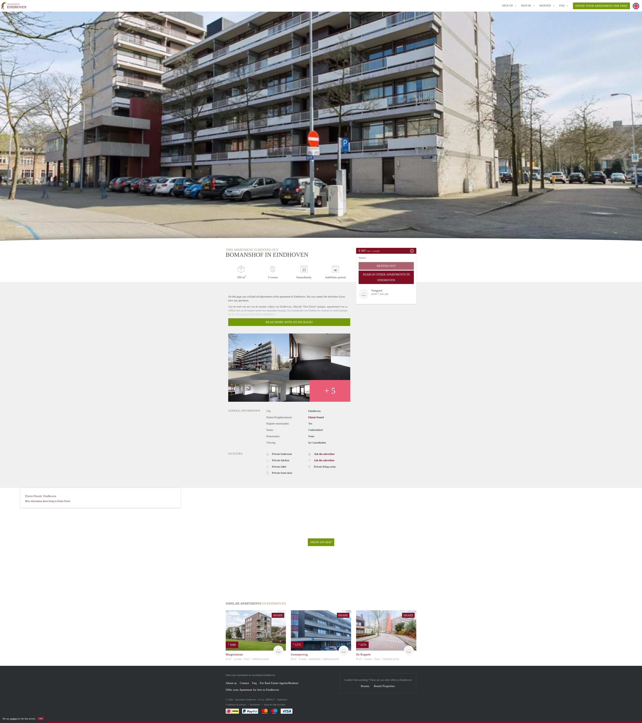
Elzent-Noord (316, 417)
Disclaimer (255, 704)
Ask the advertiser (324, 454)
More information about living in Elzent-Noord (47, 501)
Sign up (507, 5)
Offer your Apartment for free (601, 6)
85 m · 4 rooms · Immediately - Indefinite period (315, 659)
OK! (40, 718)
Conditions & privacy (236, 704)
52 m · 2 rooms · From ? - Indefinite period (247, 659)
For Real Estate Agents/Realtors (279, 683)
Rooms (365, 686)
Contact (244, 683)
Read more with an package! (289, 322)
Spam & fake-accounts (274, 704)
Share (278, 615)
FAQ (562, 5)
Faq (254, 683)
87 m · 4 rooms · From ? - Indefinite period (377, 659)
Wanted (545, 5)
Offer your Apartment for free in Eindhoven (252, 689)
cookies (13, 718)
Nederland (282, 699)
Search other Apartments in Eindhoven (386, 277)
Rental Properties (384, 686)
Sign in (526, 5)
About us (231, 683)
